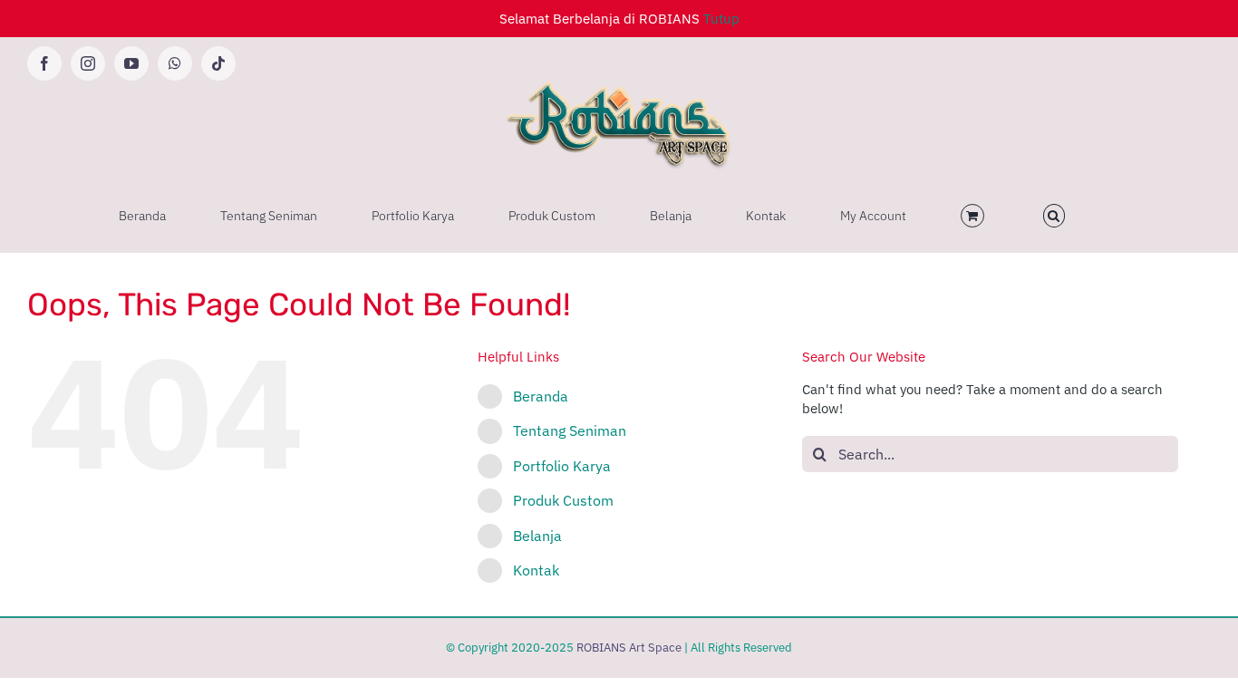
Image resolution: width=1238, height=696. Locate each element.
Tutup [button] (721, 18)
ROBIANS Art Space (629, 647)
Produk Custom (563, 500)
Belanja (537, 536)
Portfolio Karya (562, 466)
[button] (1054, 215)
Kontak (536, 570)
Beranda (540, 396)
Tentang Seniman (569, 430)
